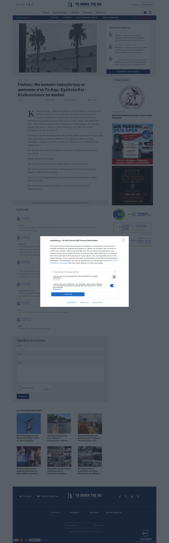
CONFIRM (68, 294)
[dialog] (84, 271)
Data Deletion (71, 302)
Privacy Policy (98, 302)
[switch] (113, 276)
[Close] (124, 240)
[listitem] (84, 272)
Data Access (84, 302)
